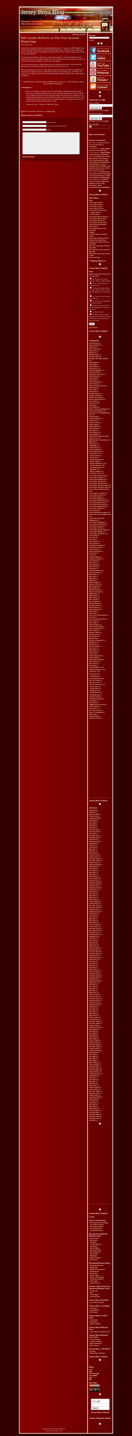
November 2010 (94, 1000)
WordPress (62, 1428)
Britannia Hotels (104, 1418)
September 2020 (94, 818)
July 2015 (92, 891)
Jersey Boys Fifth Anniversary (98, 487)
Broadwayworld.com (96, 1265)
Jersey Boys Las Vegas (96, 493)
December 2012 (94, 951)
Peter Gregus (93, 621)
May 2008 (92, 1058)
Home (91, 200)
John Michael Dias (95, 547)
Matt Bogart (93, 469)
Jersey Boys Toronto (95, 526)
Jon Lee (91, 555)
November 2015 (94, 884)
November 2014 (94, 907)
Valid (93, 1375)
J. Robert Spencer (95, 212)
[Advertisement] (100, 759)
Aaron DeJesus (94, 343)
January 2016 (93, 880)
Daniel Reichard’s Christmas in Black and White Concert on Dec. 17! (45, 82)
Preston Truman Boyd (96, 626)
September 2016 (94, 864)
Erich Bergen (93, 407)
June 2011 (92, 986)
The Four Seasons (95, 684)
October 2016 (93, 862)
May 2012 (92, 965)
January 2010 (93, 1019)
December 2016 (94, 858)
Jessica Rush (93, 535)
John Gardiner (93, 543)
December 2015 (94, 882)
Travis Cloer (93, 708)
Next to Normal (93, 601)
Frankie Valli (94, 688)
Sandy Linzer (93, 652)
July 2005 (92, 1120)
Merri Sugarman (94, 586)
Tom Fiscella (93, 702)
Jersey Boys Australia (96, 477)
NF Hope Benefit (94, 603)
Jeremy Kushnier (94, 449)
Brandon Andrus (94, 356)
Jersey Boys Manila (95, 497)
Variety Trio (92, 714)
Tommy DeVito (94, 692)
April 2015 (92, 897)
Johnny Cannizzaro (95, 551)
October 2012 (93, 955)
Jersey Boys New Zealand (97, 504)
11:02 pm (55, 104)
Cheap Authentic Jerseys (97, 164)
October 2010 (93, 1002)
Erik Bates (93, 1242)
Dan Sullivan (93, 383)
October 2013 (93, 932)
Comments (94, 1373)
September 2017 (94, 841)
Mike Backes (93, 595)
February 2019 (93, 829)
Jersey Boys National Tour (97, 500)
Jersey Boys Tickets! (98, 194)
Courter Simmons (94, 382)
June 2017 (92, 847)
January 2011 (93, 996)
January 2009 (93, 1043)
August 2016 (93, 866)
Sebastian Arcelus (95, 473)
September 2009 (94, 1027)
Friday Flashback (94, 418)
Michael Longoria (95, 471)
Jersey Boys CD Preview (97, 220)
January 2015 (93, 903)
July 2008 (92, 1054)
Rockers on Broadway (96, 640)
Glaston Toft (93, 420)
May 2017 (92, 849)
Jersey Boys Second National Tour (100, 514)
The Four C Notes (94, 680)
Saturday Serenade (95, 655)
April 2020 (92, 826)
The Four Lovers (94, 682)
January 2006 (93, 1112)
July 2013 (92, 938)
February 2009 (93, 1041)
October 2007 (93, 1072)
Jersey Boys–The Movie (96, 533)
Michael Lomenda (94, 592)
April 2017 (92, 851)
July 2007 (92, 1077)
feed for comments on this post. (32, 111)
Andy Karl (92, 347)
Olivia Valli (92, 613)
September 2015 (94, 888)
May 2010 (92, 1012)
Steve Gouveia (93, 661)
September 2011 (94, 981)
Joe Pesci (92, 539)
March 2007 (93, 1085)
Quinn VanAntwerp (95, 628)
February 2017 (93, 855)
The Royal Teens (94, 697)
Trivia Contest (93, 226)
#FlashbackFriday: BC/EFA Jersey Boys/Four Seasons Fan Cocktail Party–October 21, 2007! (100, 168)
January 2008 (93, 1066)
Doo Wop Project (94, 393)
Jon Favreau (93, 553)
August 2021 (93, 810)
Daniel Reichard (95, 459)
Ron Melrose (93, 642)
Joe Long (92, 537)
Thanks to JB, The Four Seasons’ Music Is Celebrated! (99, 144)
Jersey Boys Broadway (96, 479)
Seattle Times (80, 48)
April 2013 (92, 944)
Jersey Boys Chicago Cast (97, 483)
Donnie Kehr (93, 391)
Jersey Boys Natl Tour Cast (97, 228)
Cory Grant (93, 457)
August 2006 (93, 1099)
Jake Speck (93, 430)
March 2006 (93, 1108)
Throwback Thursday (95, 698)
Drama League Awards (96, 399)
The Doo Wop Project (95, 678)
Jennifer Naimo (94, 214)
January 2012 (93, 973)
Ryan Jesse (93, 648)
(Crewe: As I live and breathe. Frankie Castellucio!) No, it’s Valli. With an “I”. (99, 307)
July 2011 (92, 984)
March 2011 (92, 992)
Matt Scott (92, 580)
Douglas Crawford (94, 395)
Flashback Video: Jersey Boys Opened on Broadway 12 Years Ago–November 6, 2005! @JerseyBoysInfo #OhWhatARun (99, 183)
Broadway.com (94, 1271)
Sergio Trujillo (93, 657)
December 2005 (94, 1114)
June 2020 (92, 822)
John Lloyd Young (95, 467)
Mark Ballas (93, 574)
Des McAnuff (94, 676)
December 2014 (94, 905)
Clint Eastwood (94, 376)
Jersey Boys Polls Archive (97, 218)
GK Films (93, 1351)
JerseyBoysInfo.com (96, 1230)
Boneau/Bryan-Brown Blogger (99, 1222)
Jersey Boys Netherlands (97, 502)
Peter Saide (93, 623)
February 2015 (93, 901)
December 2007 (94, 1068)
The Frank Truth (95, 1296)
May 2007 (92, 1081)
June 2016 (92, 870)
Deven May (92, 389)
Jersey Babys (94, 1294)
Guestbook (92, 230)
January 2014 (93, 926)
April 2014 (92, 920)
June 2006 (92, 1103)
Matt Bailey (92, 578)
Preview (91, 110)
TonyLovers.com (95, 1283)
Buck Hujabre (93, 362)
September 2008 (94, 1050)
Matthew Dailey (94, 582)
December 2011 (94, 975)
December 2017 (94, 835)
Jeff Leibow (92, 444)
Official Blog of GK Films (97, 1353)
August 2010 (93, 1006)
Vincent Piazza (93, 716)
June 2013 (92, 940)
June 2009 (92, 1033)
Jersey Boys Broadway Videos (99, 238)
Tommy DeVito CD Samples (97, 224)
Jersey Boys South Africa (97, 524)
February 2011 (93, 994)
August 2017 (93, 843)
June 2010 (92, 1010)
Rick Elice (93, 671)
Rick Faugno (93, 636)
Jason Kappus (93, 434)
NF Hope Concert (94, 605)
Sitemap (91, 232)
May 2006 (92, 1105)
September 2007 (94, 1074)
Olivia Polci (93, 611)
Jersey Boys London (95, 202)
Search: (92, 35)
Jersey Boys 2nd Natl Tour (97, 475)
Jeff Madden (93, 445)
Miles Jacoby (93, 599)
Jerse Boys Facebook (97, 1224)
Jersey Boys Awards (95, 206)
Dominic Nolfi (94, 461)
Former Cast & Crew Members (98, 409)
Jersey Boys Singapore (96, 522)
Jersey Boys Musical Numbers (99, 216)
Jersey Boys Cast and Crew (98, 210)
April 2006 (92, 1106)
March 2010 (93, 1015)
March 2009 (93, 1039)
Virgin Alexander (94, 718)
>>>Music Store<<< (97, 261)
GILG (91, 1292)
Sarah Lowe (93, 654)
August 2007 (93, 1075)
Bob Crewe (92, 351)
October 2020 (93, 816)
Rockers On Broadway (97, 1277)
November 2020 (94, 814)
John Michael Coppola (96, 545)
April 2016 (92, 874)
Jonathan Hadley (94, 557)
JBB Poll (92, 442)
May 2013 (92, 942)
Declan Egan (93, 387)
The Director (93, 674)
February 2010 (93, 1017)
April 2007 (92, 1083)
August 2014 (93, 913)
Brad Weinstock (94, 354)
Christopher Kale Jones (96, 374)
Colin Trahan (93, 380)
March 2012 (93, 969)
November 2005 (94, 1116)
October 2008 (93, 1048)
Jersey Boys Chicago (96, 481)
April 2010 (92, 1013)
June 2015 (92, 893)
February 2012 (93, 971)
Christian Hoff (94, 455)
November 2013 (94, 930)
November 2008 (94, 1046)
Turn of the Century (95, 710)
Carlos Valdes (93, 366)
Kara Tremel (93, 562)
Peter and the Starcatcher (97, 619)
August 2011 (93, 982)
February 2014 (93, 924)
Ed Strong (92, 405)
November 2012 (94, 953)
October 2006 (93, 1095)
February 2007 (93, 1087)
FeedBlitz (106, 110)
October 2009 (93, 1025)
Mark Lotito (92, 576)
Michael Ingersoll (94, 590)
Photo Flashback (94, 624)
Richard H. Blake (94, 632)
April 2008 (92, 1060)
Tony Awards (93, 706)
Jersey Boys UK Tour (95, 528)
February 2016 (93, 878)
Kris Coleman (94, 1254)
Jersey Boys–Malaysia (96, 531)
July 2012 (92, 961)
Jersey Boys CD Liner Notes (98, 222)
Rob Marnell (93, 638)
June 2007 (92, 1079)
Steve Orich (93, 663)
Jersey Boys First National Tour (99, 489)
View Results (93, 327)
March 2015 (93, 899)
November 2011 (94, 977)
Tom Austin (92, 700)
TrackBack (50, 111)
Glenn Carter (94, 1320)
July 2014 (92, 915)
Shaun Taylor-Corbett (95, 659)
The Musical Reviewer (97, 1279)
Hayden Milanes (94, 426)
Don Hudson (93, 1240)
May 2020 (92, 824)
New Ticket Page (94, 257)
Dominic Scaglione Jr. (97, 463)
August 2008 (93, 1052)
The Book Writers (94, 667)
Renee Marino (93, 630)
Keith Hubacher (95, 1310)
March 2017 (93, 853)
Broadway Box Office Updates (98, 358)
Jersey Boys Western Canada (98, 530)
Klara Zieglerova (95, 1252)
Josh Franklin (93, 561)
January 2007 (93, 1089)
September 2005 (94, 1118)
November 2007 (94, 1070)
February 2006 (93, 1110)
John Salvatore (94, 549)
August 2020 (93, 820)
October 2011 (93, 979)
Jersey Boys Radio (96, 1228)
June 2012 (92, 963)
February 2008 (93, 1064)
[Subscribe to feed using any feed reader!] (99, 128)
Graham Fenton (94, 422)
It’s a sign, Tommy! (97, 312)
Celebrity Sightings (95, 370)
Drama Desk (94, 1273)
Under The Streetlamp (96, 712)
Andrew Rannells (94, 345)
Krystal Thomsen (94, 572)
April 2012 (92, 967)
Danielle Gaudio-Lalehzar (97, 385)
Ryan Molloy (93, 650)
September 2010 (94, 1004)
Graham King (93, 424)
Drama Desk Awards (95, 397)
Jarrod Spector (94, 432)
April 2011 (92, 990)
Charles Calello (94, 372)
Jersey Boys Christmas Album (98, 485)
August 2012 (93, 959)
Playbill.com (94, 1267)
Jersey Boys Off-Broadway (97, 506)
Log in (91, 1369)
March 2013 (93, 946)
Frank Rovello (93, 416)
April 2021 (92, 812)
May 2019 (92, 827)
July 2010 (92, 1008)
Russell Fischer (94, 646)
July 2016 (92, 868)
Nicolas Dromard (94, 609)
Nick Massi (93, 690)
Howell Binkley (94, 428)
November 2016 (94, 860)
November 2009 (94, 1023)
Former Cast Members (96, 411)
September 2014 (94, 911)
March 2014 (93, 922)
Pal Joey (92, 617)
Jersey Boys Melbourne (96, 499)
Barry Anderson (94, 349)
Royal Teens (93, 644)
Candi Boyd (92, 364)
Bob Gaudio (93, 686)
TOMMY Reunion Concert (97, 704)
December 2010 (94, 998)
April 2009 (92, 1037)
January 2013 (93, 950)
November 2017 (94, 837)
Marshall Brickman (96, 669)
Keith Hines (92, 568)
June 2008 (92, 1056)
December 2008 (94, 1044)
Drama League (94, 1275)
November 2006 (94, 1093)
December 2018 (94, 831)
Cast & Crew (93, 368)
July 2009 (92, 1031)
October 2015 (93, 886)
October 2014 (93, 909)
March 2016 (93, 876)
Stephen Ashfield (95, 1324)
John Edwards (93, 541)
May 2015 (92, 895)
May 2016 (92, 872)
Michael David (93, 588)
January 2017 (93, 857)
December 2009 (94, 1021)
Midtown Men (93, 593)
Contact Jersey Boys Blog (97, 240)
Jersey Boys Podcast (96, 508)
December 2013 (94, 928)
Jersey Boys (93, 453)
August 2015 (93, 889)
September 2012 (94, 957)
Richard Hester (94, 634)
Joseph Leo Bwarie (95, 559)
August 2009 (93, 1029)
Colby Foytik (93, 378)
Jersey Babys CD (94, 451)
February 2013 (93, 948)
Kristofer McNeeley (95, 570)
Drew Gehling (93, 401)
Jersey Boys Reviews (96, 204)
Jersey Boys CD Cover (96, 208)
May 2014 (92, 919)
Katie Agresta (93, 564)
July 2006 (92, 1101)
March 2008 (93, 1062)
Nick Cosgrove (93, 607)
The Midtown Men (94, 695)
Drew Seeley (93, 403)
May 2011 (92, 988)
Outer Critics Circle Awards (97, 615)
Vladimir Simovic (58, 1430)
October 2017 (93, 839)
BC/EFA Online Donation (97, 1269)
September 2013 (94, 934)
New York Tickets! (97, 134)
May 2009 (92, 1035)
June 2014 (92, 917)
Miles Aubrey (93, 597)
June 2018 (92, 833)
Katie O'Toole (93, 566)
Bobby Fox (92, 352)
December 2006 (94, 1091)
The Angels (92, 665)
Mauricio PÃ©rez (94, 584)
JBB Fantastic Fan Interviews (98, 440)
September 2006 (94, 1097)
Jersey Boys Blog (42, 12)
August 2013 (93, 936)
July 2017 (92, 845)
